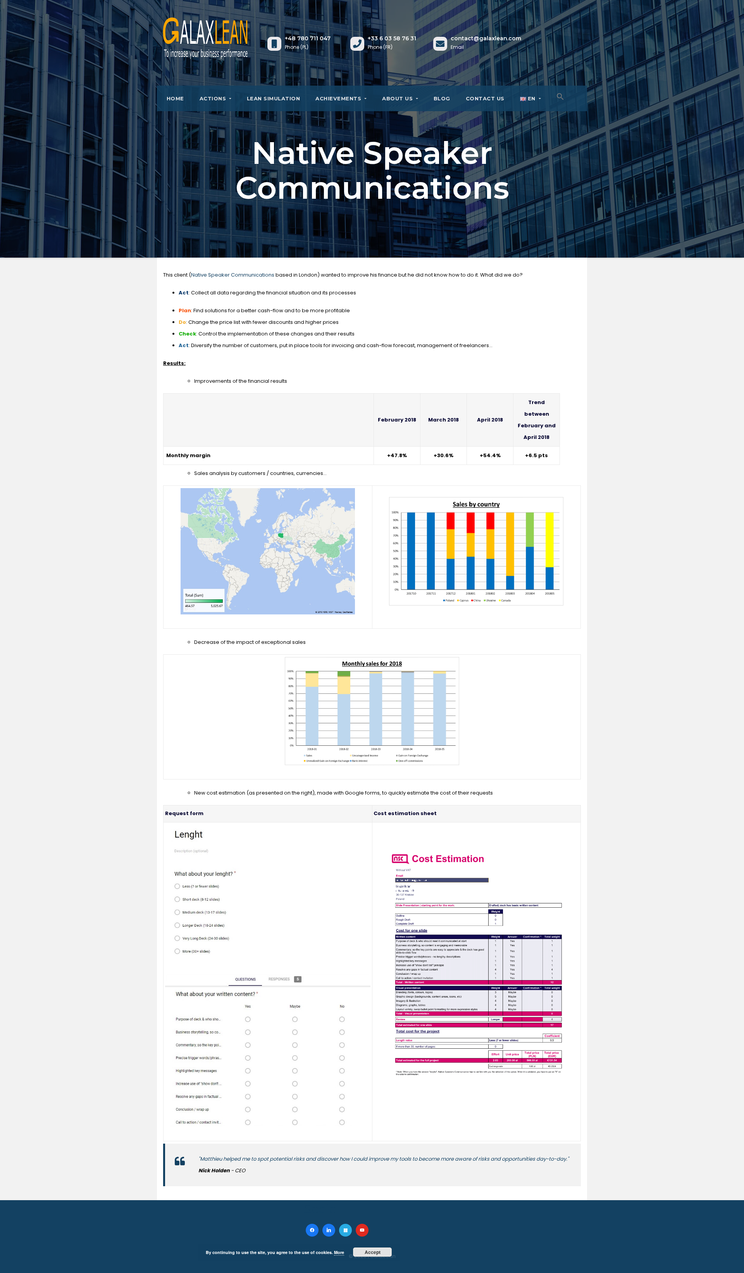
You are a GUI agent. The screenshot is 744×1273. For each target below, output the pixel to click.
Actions (214, 98)
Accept (373, 1252)
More (339, 1252)
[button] (560, 96)
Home (174, 98)
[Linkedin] (328, 1230)
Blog (442, 98)
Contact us (485, 98)
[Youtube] (362, 1230)
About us (398, 98)
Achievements (339, 98)
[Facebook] (312, 1230)
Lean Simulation (273, 98)
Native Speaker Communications (232, 275)
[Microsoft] (345, 1230)
